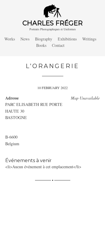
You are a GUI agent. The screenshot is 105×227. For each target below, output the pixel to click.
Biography (43, 39)
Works (9, 39)
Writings (89, 39)
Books (41, 45)
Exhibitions (67, 39)
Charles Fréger (52, 23)
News (24, 39)
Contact (58, 45)
